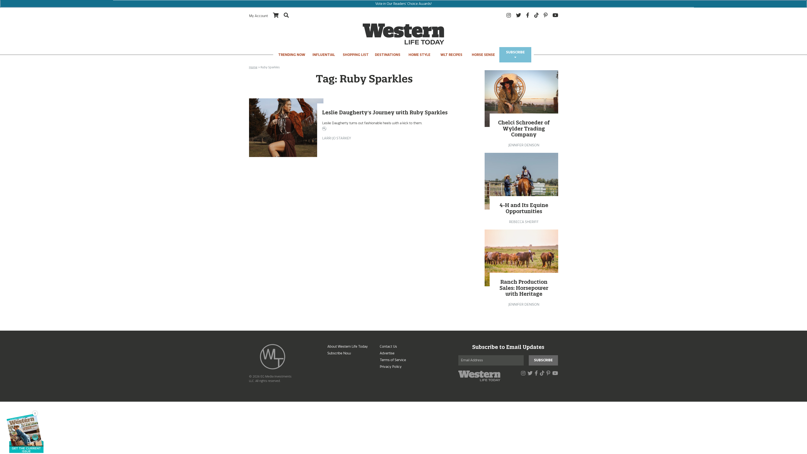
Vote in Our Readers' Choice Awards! (403, 4)
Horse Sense (483, 55)
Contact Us (388, 346)
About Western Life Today (347, 346)
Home (253, 67)
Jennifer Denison (523, 145)
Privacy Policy (391, 367)
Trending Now (291, 55)
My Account (258, 16)
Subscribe (515, 52)
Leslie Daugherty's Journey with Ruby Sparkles (385, 112)
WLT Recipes (451, 55)
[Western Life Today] (403, 34)
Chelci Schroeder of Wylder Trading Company (524, 128)
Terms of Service (393, 360)
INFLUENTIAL (324, 55)
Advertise (387, 353)
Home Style (419, 55)
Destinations (387, 55)
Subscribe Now (339, 353)
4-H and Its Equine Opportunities (524, 208)
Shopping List (356, 55)
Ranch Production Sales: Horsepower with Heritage (524, 288)
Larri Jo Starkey (336, 138)
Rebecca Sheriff (524, 222)
